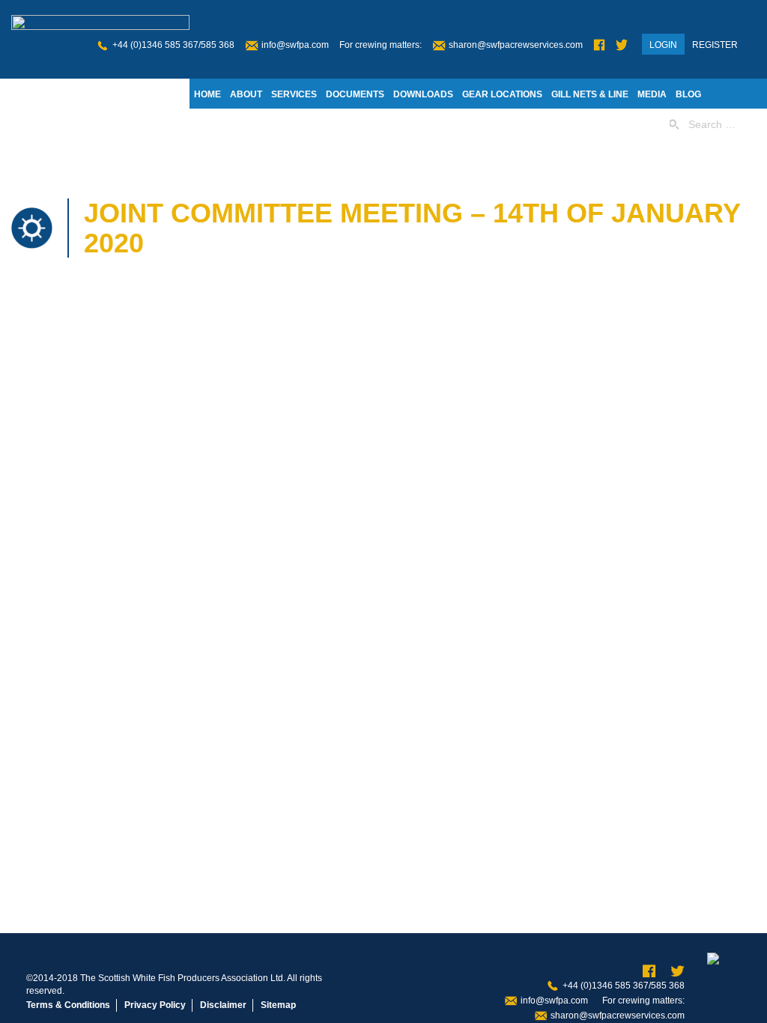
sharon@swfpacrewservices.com (516, 45)
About (246, 94)
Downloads (423, 94)
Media (652, 94)
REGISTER (715, 45)
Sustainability (286, 124)
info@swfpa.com (295, 45)
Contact (353, 124)
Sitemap (278, 1005)
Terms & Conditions (68, 1005)
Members (217, 124)
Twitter (622, 45)
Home (207, 94)
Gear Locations (502, 94)
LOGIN (663, 45)
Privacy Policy (155, 1005)
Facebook (599, 45)
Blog (688, 94)
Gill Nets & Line (589, 94)
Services (294, 94)
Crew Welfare (421, 124)
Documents (355, 94)
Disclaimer (223, 1005)
